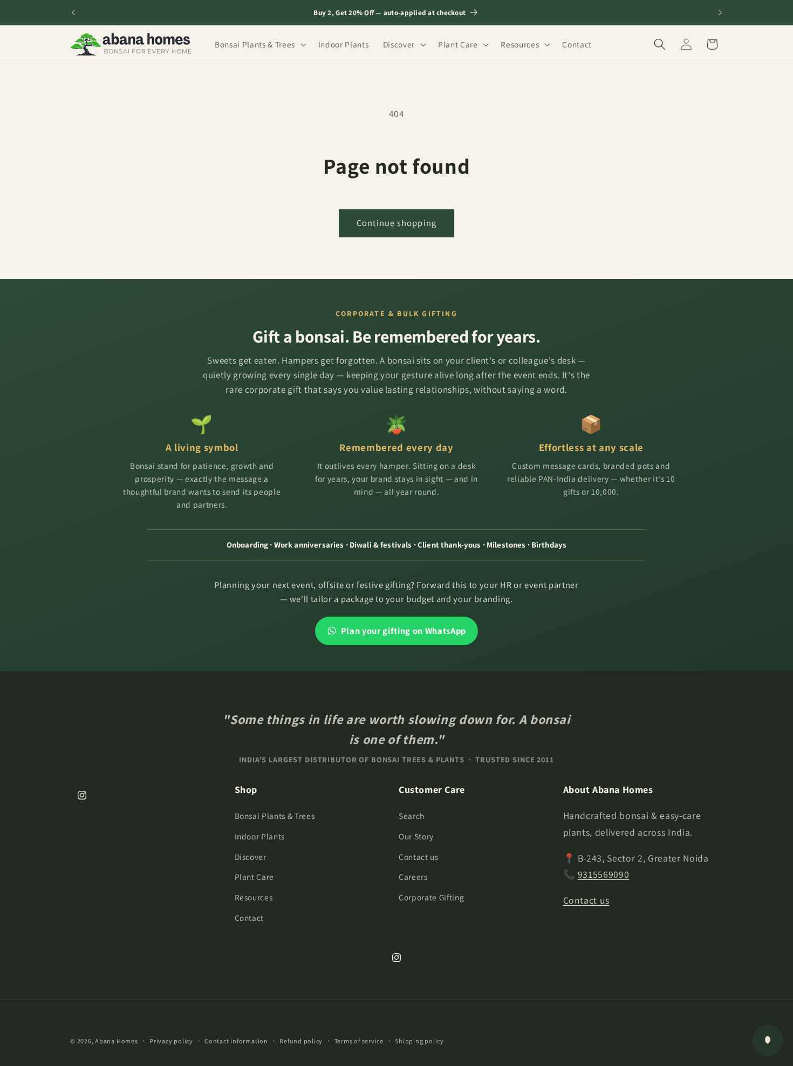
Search (412, 815)
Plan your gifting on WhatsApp (403, 631)
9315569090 (604, 874)
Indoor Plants (260, 836)
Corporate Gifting (431, 897)
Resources (254, 897)
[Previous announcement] (73, 12)
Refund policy (301, 1041)
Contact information (236, 1041)
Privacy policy (171, 1041)
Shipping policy (419, 1041)
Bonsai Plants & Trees (275, 815)
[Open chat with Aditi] (767, 1040)
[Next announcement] (720, 12)
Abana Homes (116, 1041)
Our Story (416, 836)
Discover (250, 856)
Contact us (419, 856)
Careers (413, 876)
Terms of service (359, 1041)
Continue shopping (396, 223)
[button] (259, 44)
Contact (249, 917)
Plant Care (255, 876)
